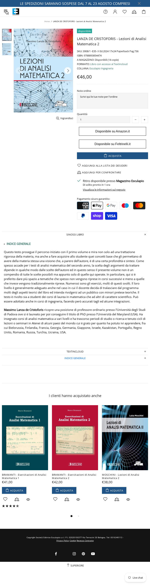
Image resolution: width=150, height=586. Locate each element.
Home (47, 21)
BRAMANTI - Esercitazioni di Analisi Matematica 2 (74, 476)
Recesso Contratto (85, 540)
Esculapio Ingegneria (101, 68)
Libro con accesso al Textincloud (109, 64)
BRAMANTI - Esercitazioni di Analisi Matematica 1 (24, 476)
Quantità (82, 114)
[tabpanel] (25, 459)
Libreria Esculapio (15, 11)
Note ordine (84, 91)
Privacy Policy (62, 540)
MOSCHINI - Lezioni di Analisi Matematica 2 (120, 476)
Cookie (73, 540)
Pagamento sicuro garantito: (93, 199)
